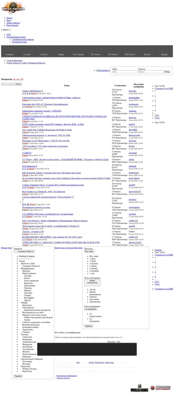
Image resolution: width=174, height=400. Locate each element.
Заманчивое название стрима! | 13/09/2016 (41, 111)
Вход (9, 20)
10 (28, 204)
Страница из (164, 88)
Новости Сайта (20, 63)
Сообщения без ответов (23, 39)
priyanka (132, 91)
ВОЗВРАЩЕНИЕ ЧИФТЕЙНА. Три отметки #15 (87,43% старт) (52, 237)
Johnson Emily (135, 242)
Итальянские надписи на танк (36, 207)
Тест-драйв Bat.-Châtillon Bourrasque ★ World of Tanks (47, 130)
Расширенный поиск (16, 37)
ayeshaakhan (134, 207)
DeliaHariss (134, 173)
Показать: (88, 249)
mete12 (132, 124)
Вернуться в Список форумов (68, 248)
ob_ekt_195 (18, 79)
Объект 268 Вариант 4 (32, 91)
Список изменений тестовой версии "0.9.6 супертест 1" (48, 197)
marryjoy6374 (135, 191)
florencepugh (134, 135)
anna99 (132, 185)
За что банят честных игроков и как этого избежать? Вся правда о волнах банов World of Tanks (66, 178)
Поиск (10, 18)
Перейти (18, 376)
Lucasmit (133, 153)
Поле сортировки (92, 278)
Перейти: (18, 249)
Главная (9, 54)
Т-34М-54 (26, 153)
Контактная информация (67, 376)
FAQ (9, 34)
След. (157, 118)
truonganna (133, 104)
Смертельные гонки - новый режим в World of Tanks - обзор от (51, 97)
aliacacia (132, 117)
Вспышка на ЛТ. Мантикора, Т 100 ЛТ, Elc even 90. (46, 141)
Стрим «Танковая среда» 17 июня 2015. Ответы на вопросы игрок (53, 185)
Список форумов (14, 60)
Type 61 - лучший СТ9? (33, 231)
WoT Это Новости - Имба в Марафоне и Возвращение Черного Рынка (54, 221)
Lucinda (132, 214)
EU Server (95, 54)
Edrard (33, 93)
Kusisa (132, 146)
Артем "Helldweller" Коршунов (101, 362)
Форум (164, 54)
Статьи (27, 54)
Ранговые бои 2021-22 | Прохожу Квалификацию (45, 104)
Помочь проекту (63, 378)
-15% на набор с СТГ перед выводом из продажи (45, 146)
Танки (9, 63)
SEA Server (130, 54)
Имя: (115, 69)
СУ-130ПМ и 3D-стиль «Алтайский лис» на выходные (47, 214)
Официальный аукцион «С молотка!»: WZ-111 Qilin (46, 135)
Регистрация (12, 25)
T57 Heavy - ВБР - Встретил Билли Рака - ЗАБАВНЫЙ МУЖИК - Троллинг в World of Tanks (65, 159)
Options (158, 250)
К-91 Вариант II (29, 166)
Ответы (44, 54)
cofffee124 (133, 221)
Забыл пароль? (13, 23)
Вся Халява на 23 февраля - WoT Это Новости (43, 191)
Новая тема (6, 248)
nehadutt (132, 166)
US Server (113, 54)
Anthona (132, 111)
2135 (157, 115)
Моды (61, 54)
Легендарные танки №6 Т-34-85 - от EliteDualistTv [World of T (51, 226)
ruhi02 (131, 159)
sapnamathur (134, 97)
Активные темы (19, 42)
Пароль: (142, 69)
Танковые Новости (36, 63)
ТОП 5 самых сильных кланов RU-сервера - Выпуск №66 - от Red (53, 124)
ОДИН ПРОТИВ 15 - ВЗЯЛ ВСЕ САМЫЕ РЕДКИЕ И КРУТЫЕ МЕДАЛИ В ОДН (61, 242)
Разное (147, 54)
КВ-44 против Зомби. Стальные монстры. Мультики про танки (51, 173)
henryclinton (134, 178)
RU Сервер (78, 54)
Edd (78, 362)
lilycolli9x (133, 130)
